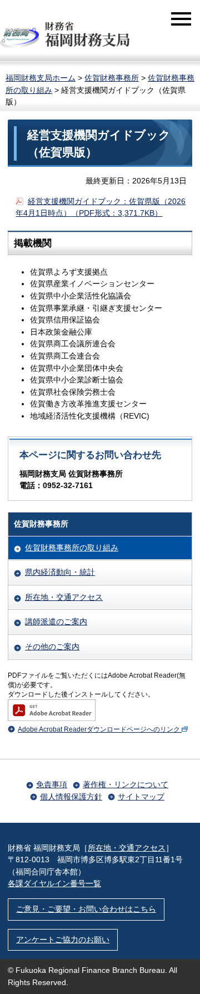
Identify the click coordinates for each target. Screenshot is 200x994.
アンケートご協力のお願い (62, 939)
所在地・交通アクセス (64, 597)
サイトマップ (141, 796)
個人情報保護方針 (71, 796)
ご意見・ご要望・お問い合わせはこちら (86, 908)
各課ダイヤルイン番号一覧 (54, 883)
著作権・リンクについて (125, 784)
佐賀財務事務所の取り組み (71, 547)
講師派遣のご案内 (56, 621)
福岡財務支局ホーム (41, 77)
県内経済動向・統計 (60, 572)
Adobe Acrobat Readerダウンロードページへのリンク (99, 729)
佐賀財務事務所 (111, 77)
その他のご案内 (52, 646)
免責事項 (51, 784)
